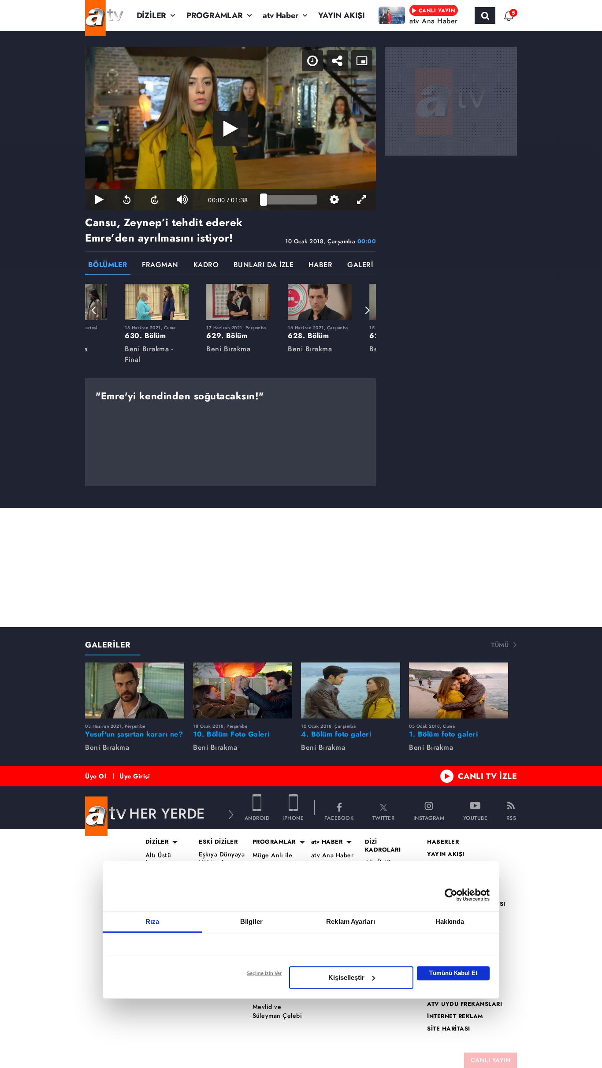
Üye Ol (95, 776)
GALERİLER (108, 645)
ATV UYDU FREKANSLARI (464, 1004)
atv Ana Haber (332, 855)
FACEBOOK (338, 817)
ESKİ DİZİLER (218, 842)
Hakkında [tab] (450, 921)
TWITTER (383, 817)
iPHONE (293, 817)
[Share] (337, 60)
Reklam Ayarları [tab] (350, 921)
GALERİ (360, 265)
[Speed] (312, 60)
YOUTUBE (475, 817)
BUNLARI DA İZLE (264, 265)
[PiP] (361, 60)
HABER (320, 265)
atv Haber (280, 15)
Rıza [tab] (152, 921)
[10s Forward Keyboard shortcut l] (154, 199)
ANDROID (257, 817)
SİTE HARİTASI (448, 1029)
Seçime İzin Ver (264, 973)
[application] (230, 128)
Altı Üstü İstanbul (158, 859)
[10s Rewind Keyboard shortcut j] (127, 199)
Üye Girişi (134, 776)
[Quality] (334, 199)
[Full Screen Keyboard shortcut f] (362, 199)
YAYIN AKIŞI (341, 15)
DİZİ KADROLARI (383, 846)
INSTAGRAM (429, 817)
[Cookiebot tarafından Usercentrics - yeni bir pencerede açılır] (451, 894)
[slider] (290, 199)
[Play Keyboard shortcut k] (99, 199)
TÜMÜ (500, 645)
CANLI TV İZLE (487, 776)
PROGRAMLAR (214, 15)
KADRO (206, 265)
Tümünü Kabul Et (453, 973)
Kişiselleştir (346, 977)
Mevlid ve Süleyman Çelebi (277, 1011)
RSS (511, 817)
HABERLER (443, 842)
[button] (94, 310)
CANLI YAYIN (491, 1060)
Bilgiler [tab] (251, 921)
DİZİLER (152, 15)
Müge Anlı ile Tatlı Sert (273, 859)
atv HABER (327, 842)
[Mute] (182, 199)
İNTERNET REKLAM (455, 1016)
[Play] (230, 128)
